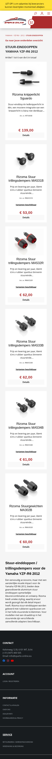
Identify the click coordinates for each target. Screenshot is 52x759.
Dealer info (8, 714)
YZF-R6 (16, 35)
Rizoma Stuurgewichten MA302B (26, 508)
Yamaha (8, 35)
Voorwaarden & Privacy (13, 718)
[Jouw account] (42, 13)
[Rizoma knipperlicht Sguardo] (26, 77)
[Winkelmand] (40, 22)
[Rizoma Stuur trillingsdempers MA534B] (26, 406)
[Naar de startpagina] (13, 21)
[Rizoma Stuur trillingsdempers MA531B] (26, 159)
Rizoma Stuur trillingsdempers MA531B (26, 178)
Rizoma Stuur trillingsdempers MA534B (26, 425)
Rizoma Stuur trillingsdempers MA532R (26, 261)
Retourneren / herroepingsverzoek (18, 742)
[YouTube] (12, 661)
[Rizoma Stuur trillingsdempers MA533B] (26, 324)
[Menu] (48, 13)
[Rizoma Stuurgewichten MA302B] (26, 489)
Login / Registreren (11, 681)
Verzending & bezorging (13, 746)
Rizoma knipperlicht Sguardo (26, 96)
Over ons (6, 709)
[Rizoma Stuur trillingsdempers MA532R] (26, 242)
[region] (26, 5)
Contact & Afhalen (11, 705)
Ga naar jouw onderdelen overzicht (24, 40)
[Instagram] (8, 661)
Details (26, 135)
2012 (22, 35)
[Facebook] (4, 661)
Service (7, 734)
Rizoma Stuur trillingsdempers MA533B (26, 343)
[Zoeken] (35, 13)
